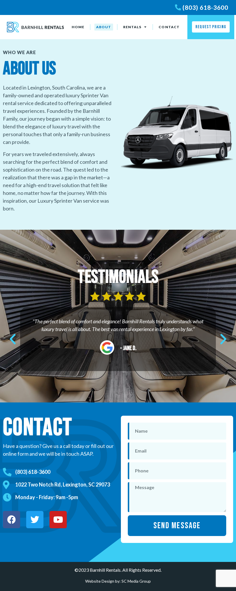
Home (78, 27)
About (103, 27)
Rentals (132, 27)
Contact (169, 27)
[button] (13, 339)
